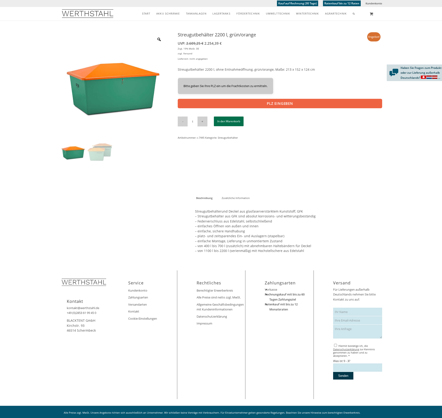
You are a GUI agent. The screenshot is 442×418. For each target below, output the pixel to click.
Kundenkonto (374, 3)
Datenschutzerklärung (212, 316)
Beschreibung (204, 198)
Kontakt (133, 311)
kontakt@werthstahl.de (83, 308)
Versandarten (137, 304)
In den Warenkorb (228, 121)
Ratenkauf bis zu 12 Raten (341, 3)
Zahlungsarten (138, 297)
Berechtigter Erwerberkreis (215, 290)
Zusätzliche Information (236, 198)
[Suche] (354, 13)
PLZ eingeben (280, 103)
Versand (187, 53)
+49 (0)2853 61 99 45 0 (81, 313)
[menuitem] (298, 3)
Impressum (204, 323)
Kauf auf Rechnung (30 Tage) (297, 3)
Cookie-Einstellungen (142, 318)
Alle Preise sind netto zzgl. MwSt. (219, 297)
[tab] (204, 198)
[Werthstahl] (87, 13)
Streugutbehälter (228, 137)
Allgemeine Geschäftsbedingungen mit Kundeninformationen (220, 306)
